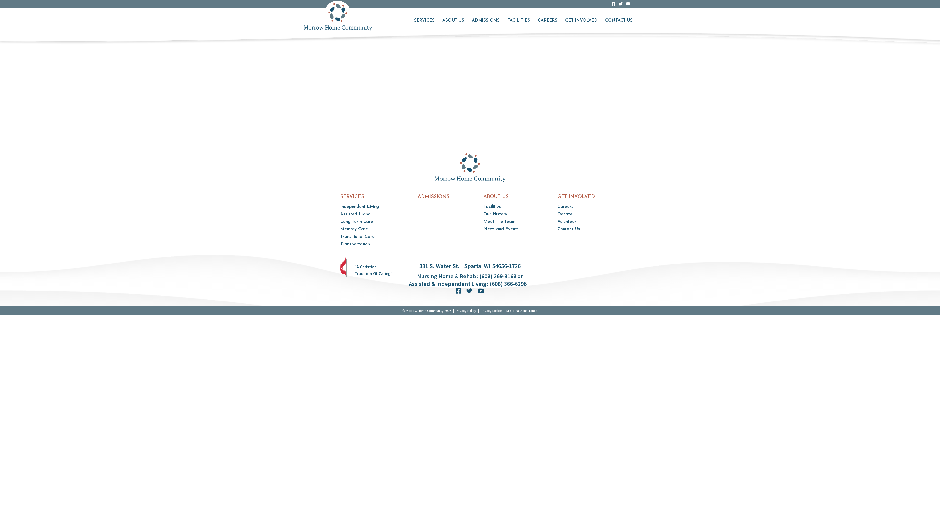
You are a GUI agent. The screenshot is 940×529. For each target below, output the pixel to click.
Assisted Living (355, 214)
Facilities (518, 20)
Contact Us (619, 20)
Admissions (486, 20)
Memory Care (354, 229)
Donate (564, 214)
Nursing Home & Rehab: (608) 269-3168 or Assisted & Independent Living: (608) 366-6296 (468, 280)
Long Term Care (356, 222)
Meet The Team (499, 222)
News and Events (501, 229)
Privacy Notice (491, 310)
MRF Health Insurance (522, 310)
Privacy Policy (466, 310)
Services (424, 20)
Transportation (355, 244)
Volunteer (566, 222)
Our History (495, 214)
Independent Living (359, 207)
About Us (453, 20)
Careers (547, 20)
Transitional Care (357, 237)
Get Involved (581, 20)
